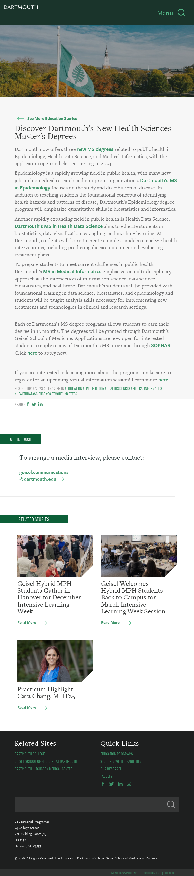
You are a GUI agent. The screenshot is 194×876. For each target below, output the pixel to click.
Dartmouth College (30, 753)
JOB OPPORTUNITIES (151, 873)
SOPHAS (160, 345)
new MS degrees (94, 149)
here (32, 352)
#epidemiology (93, 388)
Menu (165, 12)
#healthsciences (117, 388)
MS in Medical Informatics (72, 271)
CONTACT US (169, 873)
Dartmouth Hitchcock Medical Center (44, 768)
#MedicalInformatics (146, 388)
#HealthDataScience (30, 393)
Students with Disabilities (121, 761)
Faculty (106, 776)
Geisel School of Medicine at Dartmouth (46, 761)
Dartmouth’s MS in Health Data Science (59, 226)
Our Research (111, 768)
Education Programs (116, 753)
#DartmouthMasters (61, 393)
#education (73, 388)
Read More (26, 622)
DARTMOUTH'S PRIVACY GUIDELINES (124, 873)
